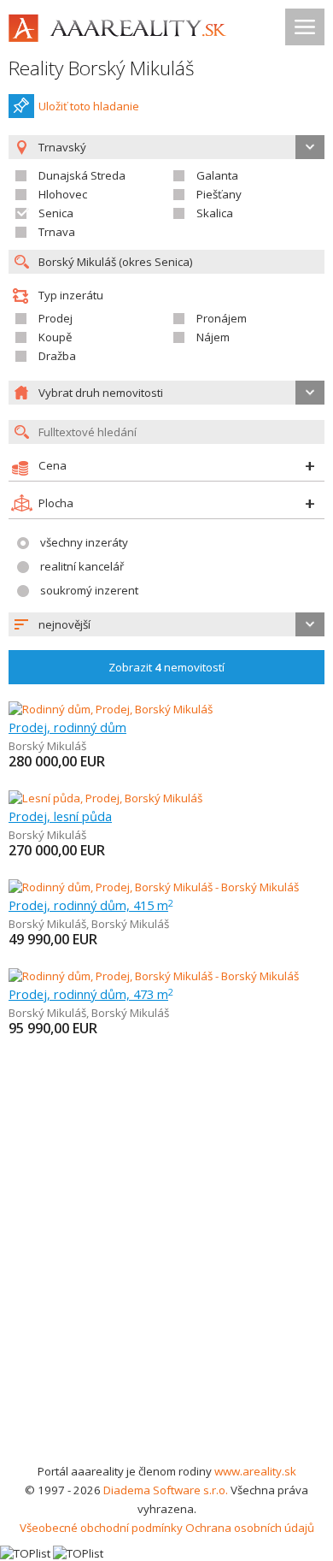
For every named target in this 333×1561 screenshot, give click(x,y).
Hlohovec (62, 194)
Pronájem (221, 318)
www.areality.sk (255, 1471)
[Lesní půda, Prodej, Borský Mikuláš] (105, 798)
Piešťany (219, 194)
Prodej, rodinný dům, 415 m (91, 905)
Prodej (55, 318)
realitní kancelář (82, 566)
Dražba (57, 356)
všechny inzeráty (84, 542)
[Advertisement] (166, 1286)
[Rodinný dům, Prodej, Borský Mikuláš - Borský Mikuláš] (154, 887)
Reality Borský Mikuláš (102, 68)
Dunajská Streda (82, 175)
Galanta (217, 175)
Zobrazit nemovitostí (166, 667)
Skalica (214, 213)
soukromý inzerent (89, 590)
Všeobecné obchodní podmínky (101, 1527)
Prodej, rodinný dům (67, 727)
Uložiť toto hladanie (88, 106)
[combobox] (166, 624)
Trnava (56, 231)
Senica (55, 213)
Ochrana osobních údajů (249, 1527)
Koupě (55, 337)
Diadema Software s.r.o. (165, 1490)
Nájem (213, 337)
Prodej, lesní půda (60, 816)
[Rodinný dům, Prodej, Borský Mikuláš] (111, 709)
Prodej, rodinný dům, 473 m (91, 993)
